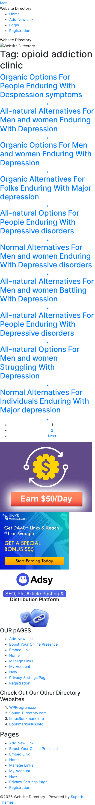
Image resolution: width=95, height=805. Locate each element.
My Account (19, 666)
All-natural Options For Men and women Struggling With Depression (39, 362)
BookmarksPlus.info (26, 724)
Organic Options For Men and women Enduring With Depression (46, 153)
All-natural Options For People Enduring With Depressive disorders (39, 221)
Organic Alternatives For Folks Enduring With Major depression (45, 187)
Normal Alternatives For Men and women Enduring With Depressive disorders (46, 256)
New (13, 672)
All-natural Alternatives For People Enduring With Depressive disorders (47, 324)
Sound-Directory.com (28, 713)
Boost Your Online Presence (33, 644)
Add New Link (21, 19)
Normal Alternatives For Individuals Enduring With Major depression (44, 401)
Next (52, 435)
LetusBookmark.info (26, 718)
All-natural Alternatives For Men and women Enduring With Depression (47, 119)
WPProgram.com (24, 707)
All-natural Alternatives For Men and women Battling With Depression (47, 290)
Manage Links (21, 661)
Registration (19, 30)
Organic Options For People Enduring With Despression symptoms (41, 85)
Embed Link (19, 649)
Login (14, 25)
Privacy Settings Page (28, 677)
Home (14, 14)
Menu (4, 2)
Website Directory (15, 8)
